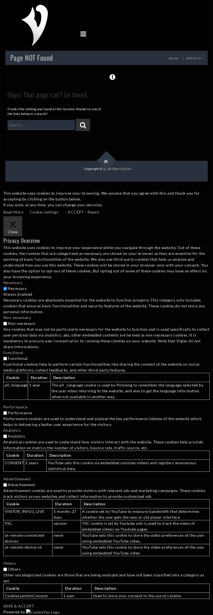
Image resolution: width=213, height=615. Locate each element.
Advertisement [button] (17, 478)
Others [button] (9, 563)
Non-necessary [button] (17, 317)
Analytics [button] (12, 430)
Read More (13, 212)
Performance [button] (15, 407)
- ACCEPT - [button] (75, 212)
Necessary (17, 288)
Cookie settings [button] (44, 212)
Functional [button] (13, 352)
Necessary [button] (12, 282)
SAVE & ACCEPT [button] (18, 606)
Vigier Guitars (121, 168)
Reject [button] (93, 212)
